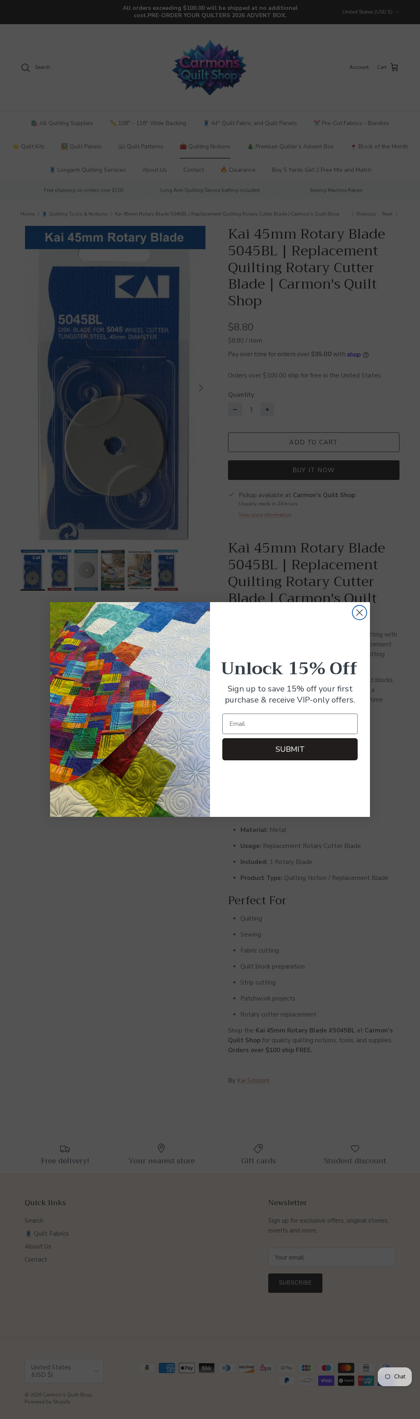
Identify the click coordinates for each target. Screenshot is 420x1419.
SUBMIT (290, 749)
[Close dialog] (359, 612)
